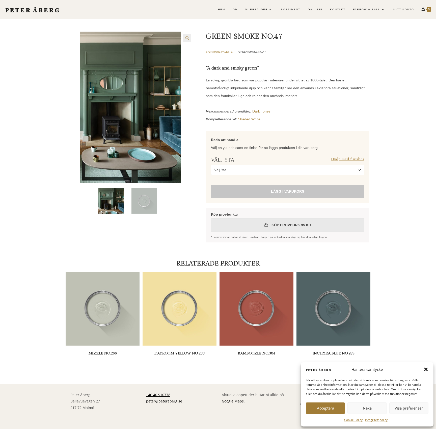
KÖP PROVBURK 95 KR (290, 225)
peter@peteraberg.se (164, 401)
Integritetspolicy (376, 420)
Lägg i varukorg (288, 191)
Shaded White (249, 119)
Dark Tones (261, 111)
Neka (367, 408)
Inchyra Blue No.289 (334, 353)
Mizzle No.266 (102, 353)
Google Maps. (233, 401)
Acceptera (325, 408)
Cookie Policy (353, 420)
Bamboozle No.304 (256, 353)
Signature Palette (219, 51)
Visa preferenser (409, 408)
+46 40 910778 (158, 394)
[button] (425, 369)
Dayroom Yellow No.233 (179, 353)
